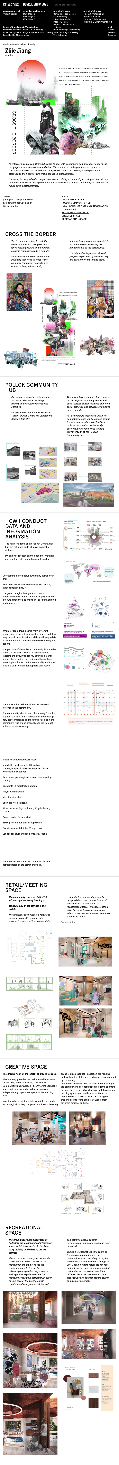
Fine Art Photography (93, 13)
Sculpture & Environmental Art (97, 21)
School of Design (61, 11)
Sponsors (112, 35)
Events (111, 29)
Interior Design (60, 21)
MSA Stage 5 (29, 19)
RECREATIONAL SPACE (74, 218)
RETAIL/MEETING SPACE (75, 212)
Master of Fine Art (92, 16)
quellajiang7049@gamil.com (18, 199)
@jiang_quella (10, 205)
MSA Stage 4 (29, 16)
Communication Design (64, 13)
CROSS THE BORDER (73, 199)
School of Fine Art (92, 11)
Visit (110, 27)
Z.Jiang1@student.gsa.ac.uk (17, 202)
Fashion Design (60, 16)
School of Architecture (34, 11)
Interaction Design (62, 19)
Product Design (10, 13)
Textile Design (60, 35)
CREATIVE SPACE (71, 215)
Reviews (112, 32)
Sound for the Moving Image (16, 35)
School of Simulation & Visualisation (20, 27)
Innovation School (11, 11)
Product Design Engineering (66, 29)
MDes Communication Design (63, 25)
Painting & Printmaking (94, 19)
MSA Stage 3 (29, 13)
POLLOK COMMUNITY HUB (76, 202)
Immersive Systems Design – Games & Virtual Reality (28, 32)
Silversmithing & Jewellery (65, 32)
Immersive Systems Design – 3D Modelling (23, 29)
